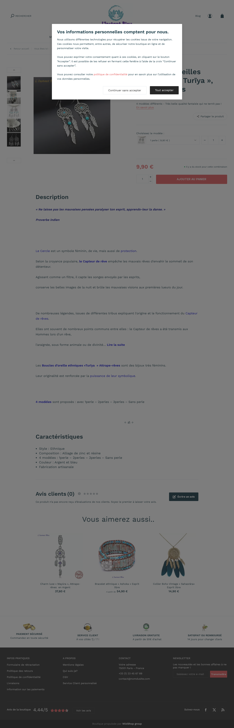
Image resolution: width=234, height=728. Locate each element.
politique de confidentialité (110, 74)
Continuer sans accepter (124, 90)
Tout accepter (164, 90)
